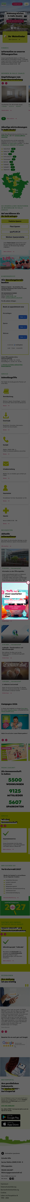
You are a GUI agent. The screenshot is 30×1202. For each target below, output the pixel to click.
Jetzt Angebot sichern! (15, 607)
